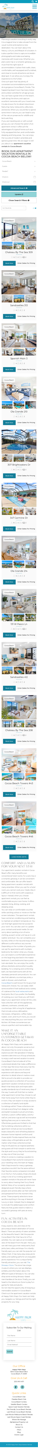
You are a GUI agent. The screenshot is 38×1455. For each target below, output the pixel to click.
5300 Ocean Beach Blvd (18, 1372)
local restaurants (22, 991)
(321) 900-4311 (19, 1381)
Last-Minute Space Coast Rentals (19, 1417)
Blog (19, 1432)
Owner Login (19, 1435)
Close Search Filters (18, 200)
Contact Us (19, 1427)
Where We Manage (19, 1419)
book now (9, 263)
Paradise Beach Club (19, 1399)
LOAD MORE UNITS (19, 857)
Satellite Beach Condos (19, 1404)
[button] (18, 188)
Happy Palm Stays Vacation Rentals (21, 1444)
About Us (19, 1425)
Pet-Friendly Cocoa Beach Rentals (19, 1409)
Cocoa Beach (9, 221)
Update (18, 194)
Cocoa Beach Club (19, 1397)
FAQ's (19, 1430)
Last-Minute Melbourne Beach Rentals (19, 1414)
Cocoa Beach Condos (19, 1402)
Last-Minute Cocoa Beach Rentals (19, 1412)
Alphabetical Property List (19, 1422)
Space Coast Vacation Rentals (19, 1407)
